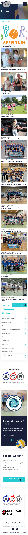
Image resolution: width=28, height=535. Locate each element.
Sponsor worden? (7, 355)
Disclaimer (5, 532)
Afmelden (5, 344)
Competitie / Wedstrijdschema (11, 329)
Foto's (4, 326)
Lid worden (6, 440)
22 (9, 305)
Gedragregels (6, 333)
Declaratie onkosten (8, 348)
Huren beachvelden (8, 318)
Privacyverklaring (14, 532)
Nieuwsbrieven (6, 322)
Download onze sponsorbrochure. (13, 479)
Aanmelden (5, 340)
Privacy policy (6, 337)
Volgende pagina (18, 305)
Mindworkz (21, 526)
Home (2, 21)
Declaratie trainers (7, 351)
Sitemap (23, 532)
